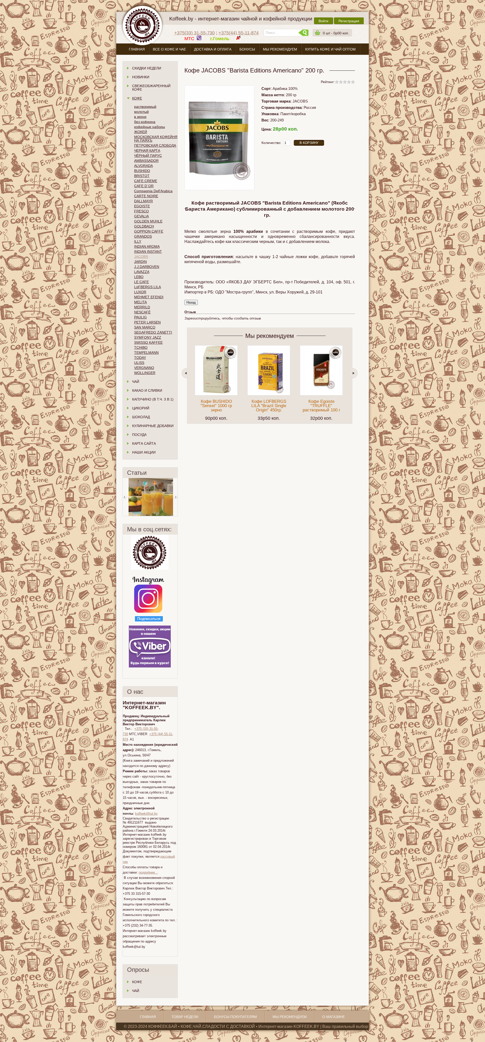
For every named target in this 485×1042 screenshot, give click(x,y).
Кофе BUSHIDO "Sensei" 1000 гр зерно (216, 405)
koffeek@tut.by (146, 813)
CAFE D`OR (144, 186)
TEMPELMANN (146, 353)
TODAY (140, 358)
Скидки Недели (146, 68)
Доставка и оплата (212, 49)
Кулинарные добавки (153, 426)
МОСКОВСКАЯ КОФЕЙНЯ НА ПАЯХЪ (155, 138)
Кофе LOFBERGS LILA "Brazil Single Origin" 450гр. (268, 405)
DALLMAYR (143, 201)
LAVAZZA (141, 272)
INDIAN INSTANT (148, 252)
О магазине (242, 61)
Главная (137, 49)
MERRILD (142, 307)
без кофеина (144, 122)
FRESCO (141, 211)
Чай (135, 382)
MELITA (140, 302)
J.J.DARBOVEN (146, 267)
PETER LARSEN (147, 322)
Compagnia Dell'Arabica (153, 191)
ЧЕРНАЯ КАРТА (147, 150)
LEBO (138, 277)
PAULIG (140, 317)
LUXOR (140, 292)
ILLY (137, 241)
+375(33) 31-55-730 (194, 32)
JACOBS (141, 257)
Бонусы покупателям (235, 1017)
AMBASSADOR (146, 161)
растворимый (145, 107)
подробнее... (148, 872)
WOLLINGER (144, 373)
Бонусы (247, 49)
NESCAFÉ (142, 312)
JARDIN (140, 262)
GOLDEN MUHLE (148, 221)
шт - (336, 33)
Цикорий (140, 408)
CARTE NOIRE (146, 196)
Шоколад (141, 417)
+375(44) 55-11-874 (239, 32)
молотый (141, 112)
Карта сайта (144, 443)
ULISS (139, 363)
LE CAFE (141, 282)
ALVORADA (143, 166)
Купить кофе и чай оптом (330, 49)
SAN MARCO (144, 327)
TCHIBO (141, 347)
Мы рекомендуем (280, 49)
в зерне (140, 117)
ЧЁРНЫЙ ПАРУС (148, 156)
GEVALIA (141, 216)
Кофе (137, 98)
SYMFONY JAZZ (147, 337)
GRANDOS (143, 236)
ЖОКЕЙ (140, 132)
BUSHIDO (142, 171)
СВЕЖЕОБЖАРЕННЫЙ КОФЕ (151, 87)
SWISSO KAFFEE (148, 342)
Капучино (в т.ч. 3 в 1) (153, 399)
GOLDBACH (144, 226)
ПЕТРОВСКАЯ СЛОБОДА (155, 145)
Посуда (139, 435)
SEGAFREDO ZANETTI (153, 332)
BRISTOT (142, 176)
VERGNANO (144, 368)
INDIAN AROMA (147, 246)
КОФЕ (137, 982)
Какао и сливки (147, 390)
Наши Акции (144, 452)
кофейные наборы (149, 127)
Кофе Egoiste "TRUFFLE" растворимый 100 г (321, 405)
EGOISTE (142, 206)
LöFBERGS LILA (147, 287)
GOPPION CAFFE (148, 231)
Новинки (140, 77)
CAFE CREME (145, 181)
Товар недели (185, 1017)
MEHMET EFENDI (148, 297)
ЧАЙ (135, 991)
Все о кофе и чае (169, 49)
